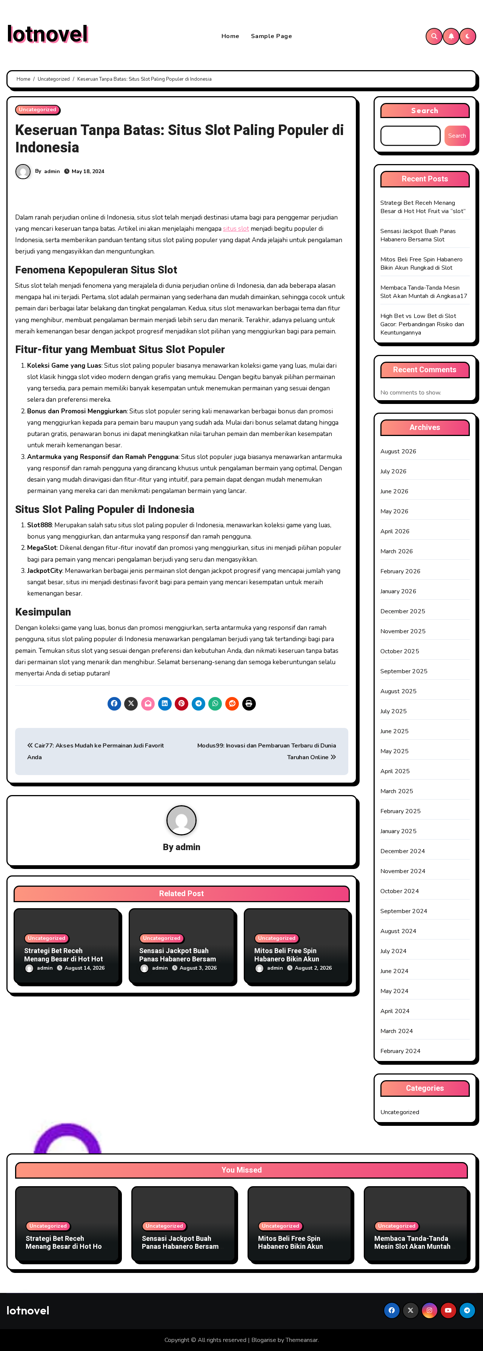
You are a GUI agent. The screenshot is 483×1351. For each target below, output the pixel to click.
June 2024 (394, 971)
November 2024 (403, 871)
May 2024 (394, 991)
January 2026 (398, 591)
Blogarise (263, 1340)
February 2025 (400, 811)
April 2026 (395, 531)
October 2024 (399, 891)
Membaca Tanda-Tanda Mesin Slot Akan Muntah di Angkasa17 (424, 292)
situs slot (236, 228)
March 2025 (397, 791)
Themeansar (302, 1340)
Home (231, 36)
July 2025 (393, 711)
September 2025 (404, 671)
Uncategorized (37, 109)
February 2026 (400, 571)
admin (52, 171)
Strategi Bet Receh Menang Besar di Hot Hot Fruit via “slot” (63, 959)
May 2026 (394, 511)
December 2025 (403, 611)
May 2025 (394, 751)
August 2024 (398, 931)
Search (424, 110)
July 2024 (393, 951)
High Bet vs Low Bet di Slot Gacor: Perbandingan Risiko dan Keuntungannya (422, 324)
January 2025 (398, 831)
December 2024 (403, 851)
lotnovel (47, 34)
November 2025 (403, 631)
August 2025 (398, 691)
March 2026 (397, 551)
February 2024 (400, 1051)
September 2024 (404, 911)
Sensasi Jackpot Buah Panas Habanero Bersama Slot (179, 959)
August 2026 (398, 451)
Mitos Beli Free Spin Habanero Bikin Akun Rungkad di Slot (286, 959)
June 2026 (394, 491)
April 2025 (395, 771)
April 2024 (395, 1011)
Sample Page (271, 36)
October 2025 (399, 651)
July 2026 (393, 471)
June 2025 (394, 731)
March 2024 (397, 1031)
